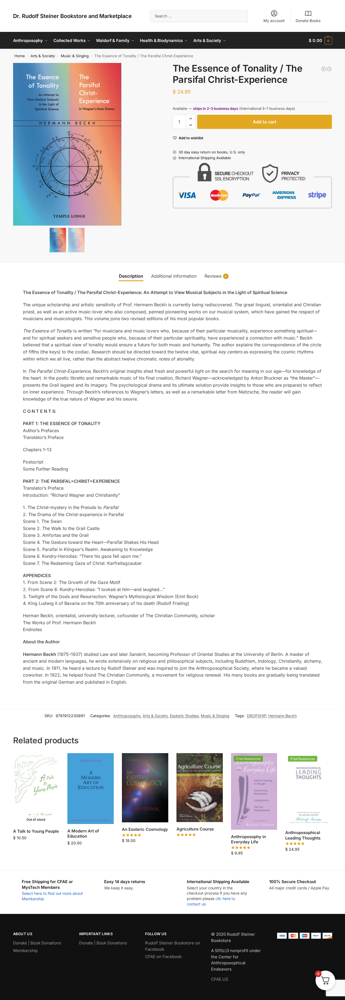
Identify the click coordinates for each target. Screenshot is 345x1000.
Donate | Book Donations (37, 943)
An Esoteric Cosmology (145, 829)
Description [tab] (131, 276)
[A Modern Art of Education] (90, 788)
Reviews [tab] (216, 276)
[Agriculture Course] (199, 787)
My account (274, 20)
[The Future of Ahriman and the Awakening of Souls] (323, 69)
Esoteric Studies (184, 715)
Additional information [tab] (174, 276)
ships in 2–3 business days (215, 108)
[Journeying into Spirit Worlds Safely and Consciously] (329, 69)
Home (19, 56)
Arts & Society (43, 56)
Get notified (36, 849)
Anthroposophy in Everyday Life (248, 839)
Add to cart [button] (90, 854)
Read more (200, 842)
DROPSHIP (256, 715)
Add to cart (264, 122)
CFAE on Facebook (163, 956)
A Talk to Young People (36, 831)
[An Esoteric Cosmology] (145, 787)
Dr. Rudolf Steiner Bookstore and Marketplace (72, 16)
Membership (25, 950)
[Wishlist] (51, 761)
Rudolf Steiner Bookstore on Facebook (172, 946)
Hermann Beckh (282, 715)
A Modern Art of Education (83, 833)
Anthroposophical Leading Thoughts (302, 835)
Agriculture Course (195, 829)
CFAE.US (219, 979)
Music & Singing (75, 56)
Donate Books (308, 20)
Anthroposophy (126, 715)
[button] (320, 40)
